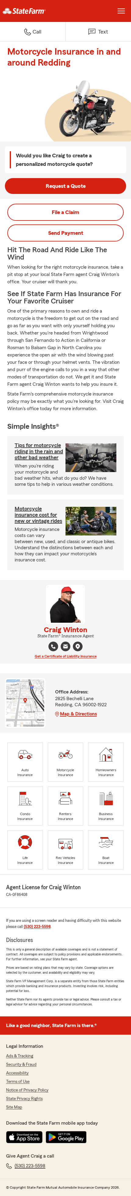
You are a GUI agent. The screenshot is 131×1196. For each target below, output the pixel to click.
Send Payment (65, 233)
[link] (33, 10)
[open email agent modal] (65, 647)
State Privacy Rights (24, 1099)
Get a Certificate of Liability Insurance (66, 656)
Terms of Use (18, 1082)
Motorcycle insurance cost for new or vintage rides (38, 515)
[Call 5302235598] (53, 646)
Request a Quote (66, 186)
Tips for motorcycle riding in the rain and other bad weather (39, 451)
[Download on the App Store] (24, 1137)
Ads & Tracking (19, 1056)
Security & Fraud (21, 1064)
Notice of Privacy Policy (27, 1090)
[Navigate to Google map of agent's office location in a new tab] (78, 646)
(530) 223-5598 (37, 927)
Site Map (14, 1107)
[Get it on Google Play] (66, 1137)
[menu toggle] (121, 11)
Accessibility (17, 1073)
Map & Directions (78, 713)
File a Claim (65, 212)
